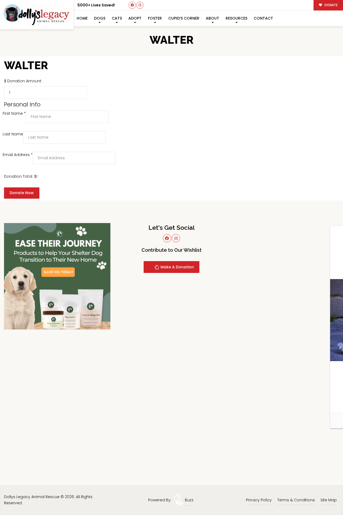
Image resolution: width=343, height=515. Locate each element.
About (212, 18)
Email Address (18, 154)
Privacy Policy (259, 500)
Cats (117, 18)
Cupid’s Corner (183, 18)
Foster (155, 18)
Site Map (328, 500)
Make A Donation (176, 267)
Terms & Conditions (296, 500)
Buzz (189, 500)
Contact (263, 18)
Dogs (99, 18)
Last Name (13, 134)
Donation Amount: (24, 81)
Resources (236, 18)
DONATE (331, 5)
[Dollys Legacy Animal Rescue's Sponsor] (57, 276)
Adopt (134, 18)
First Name (14, 113)
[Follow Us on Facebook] (132, 5)
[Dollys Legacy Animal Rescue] (36, 14)
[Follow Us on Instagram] (140, 5)
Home (82, 18)
